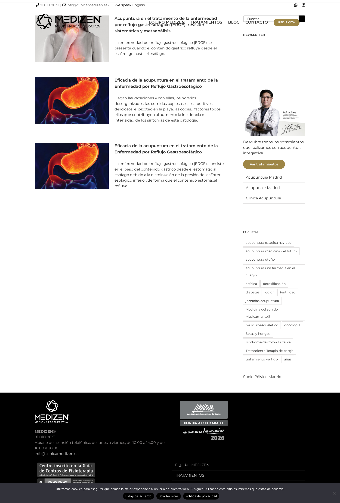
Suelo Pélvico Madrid (262, 377)
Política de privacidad (201, 496)
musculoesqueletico (262, 325)
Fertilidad (287, 292)
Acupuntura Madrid (264, 177)
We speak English (129, 5)
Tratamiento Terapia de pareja (270, 351)
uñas (287, 359)
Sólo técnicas (169, 496)
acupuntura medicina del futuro (271, 251)
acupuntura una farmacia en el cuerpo (270, 271)
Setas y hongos (258, 334)
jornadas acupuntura (262, 301)
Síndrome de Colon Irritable (268, 342)
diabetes (252, 292)
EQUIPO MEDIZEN (192, 465)
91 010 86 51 (49, 5)
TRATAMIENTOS (189, 475)
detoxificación (274, 284)
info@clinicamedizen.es (87, 5)
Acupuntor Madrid (263, 188)
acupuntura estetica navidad (268, 243)
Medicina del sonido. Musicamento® (262, 313)
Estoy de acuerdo (138, 496)
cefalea (251, 284)
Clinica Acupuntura (263, 198)
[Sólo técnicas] (334, 493)
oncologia (292, 325)
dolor (269, 292)
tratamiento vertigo (262, 359)
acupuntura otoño (260, 259)
